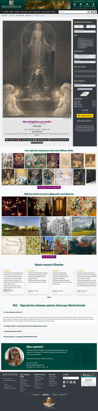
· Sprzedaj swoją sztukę (39, 378)
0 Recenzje (40, 142)
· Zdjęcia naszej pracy (38, 384)
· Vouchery (36, 385)
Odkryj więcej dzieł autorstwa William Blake (49, 187)
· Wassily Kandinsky (53, 382)
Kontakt (53, 12)
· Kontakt (22, 378)
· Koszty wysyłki (37, 380)
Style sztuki (24, 12)
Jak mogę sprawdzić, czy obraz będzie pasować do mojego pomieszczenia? (25, 326)
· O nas (21, 391)
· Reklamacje (22, 389)
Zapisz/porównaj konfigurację (85, 89)
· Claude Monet (52, 378)
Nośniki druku (36, 12)
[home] (2, 11)
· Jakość (36, 382)
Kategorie (17, 12)
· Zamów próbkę (37, 387)
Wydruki (6, 12)
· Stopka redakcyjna (24, 380)
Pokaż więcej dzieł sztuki (49, 257)
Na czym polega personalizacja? (13, 312)
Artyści (11, 12)
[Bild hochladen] (95, 12)
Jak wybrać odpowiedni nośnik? (13, 331)
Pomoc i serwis (45, 12)
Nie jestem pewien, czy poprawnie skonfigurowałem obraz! (20, 337)
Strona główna (4, 15)
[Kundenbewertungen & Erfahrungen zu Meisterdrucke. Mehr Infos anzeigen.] (88, 380)
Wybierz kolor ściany (42, 139)
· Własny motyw (37, 376)
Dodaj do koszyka (86, 116)
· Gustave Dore (52, 385)
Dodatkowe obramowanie (79, 29)
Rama (30, 12)
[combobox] (85, 31)
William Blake (28, 15)
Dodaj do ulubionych (27, 139)
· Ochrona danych (23, 384)
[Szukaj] (88, 12)
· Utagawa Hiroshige (53, 384)
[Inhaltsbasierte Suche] (91, 12)
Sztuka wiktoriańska (19, 15)
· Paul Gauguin (52, 380)
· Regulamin (22, 382)
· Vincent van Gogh (53, 376)
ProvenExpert (9, 291)
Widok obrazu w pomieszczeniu (60, 139)
